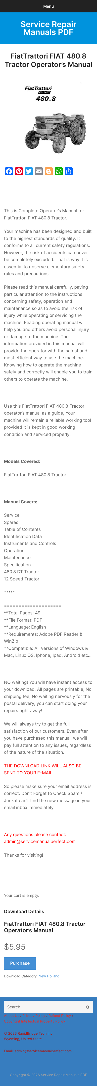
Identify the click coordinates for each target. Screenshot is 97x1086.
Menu (48, 6)
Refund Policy (59, 1016)
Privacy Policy (33, 1016)
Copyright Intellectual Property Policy (34, 1021)
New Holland (49, 976)
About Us (11, 1016)
